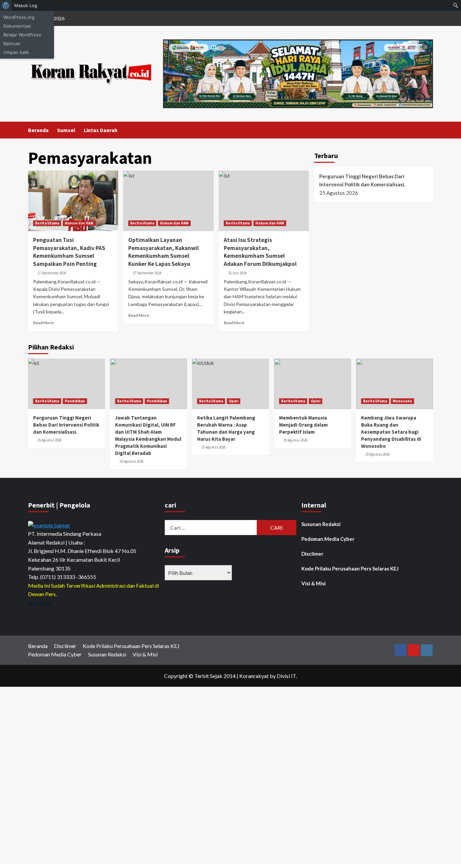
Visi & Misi (313, 583)
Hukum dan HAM (79, 223)
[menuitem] (6, 5)
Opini (233, 401)
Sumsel (66, 130)
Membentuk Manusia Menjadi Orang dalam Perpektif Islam (303, 424)
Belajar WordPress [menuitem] (22, 34)
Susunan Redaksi (321, 524)
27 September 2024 (51, 273)
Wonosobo (402, 401)
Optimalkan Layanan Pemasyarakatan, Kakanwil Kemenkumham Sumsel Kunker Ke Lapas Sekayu (163, 252)
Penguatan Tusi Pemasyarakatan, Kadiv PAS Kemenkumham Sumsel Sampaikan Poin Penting (69, 252)
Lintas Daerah (100, 130)
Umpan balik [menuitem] (16, 52)
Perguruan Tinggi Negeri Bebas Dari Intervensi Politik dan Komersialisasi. (362, 180)
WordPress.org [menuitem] (18, 17)
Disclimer (312, 554)
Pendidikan (75, 401)
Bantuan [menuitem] (12, 43)
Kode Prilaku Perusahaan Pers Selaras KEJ (350, 568)
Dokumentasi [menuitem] (17, 26)
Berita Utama (47, 223)
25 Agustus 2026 (49, 440)
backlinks (39, 602)
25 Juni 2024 (237, 273)
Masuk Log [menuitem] (25, 5)
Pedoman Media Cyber (327, 539)
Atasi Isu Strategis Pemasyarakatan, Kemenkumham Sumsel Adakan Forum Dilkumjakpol (261, 252)
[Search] (429, 130)
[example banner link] (49, 524)
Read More (43, 322)
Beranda (38, 130)
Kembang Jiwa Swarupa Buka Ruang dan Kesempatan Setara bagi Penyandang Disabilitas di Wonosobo (391, 431)
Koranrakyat (254, 676)
